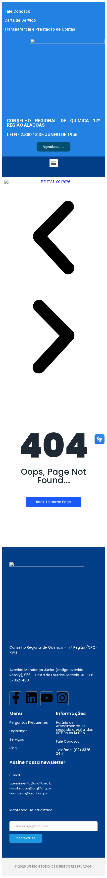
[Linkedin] (31, 698)
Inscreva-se (26, 838)
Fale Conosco (17, 11)
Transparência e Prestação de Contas (39, 29)
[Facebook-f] (15, 698)
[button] (54, 163)
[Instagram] (62, 698)
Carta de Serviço (20, 20)
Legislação (18, 730)
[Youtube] (46, 698)
